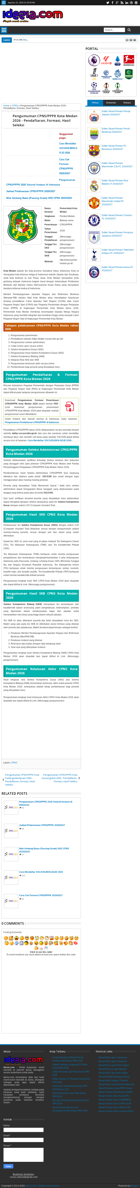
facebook (112, 2)
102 (23, 876)
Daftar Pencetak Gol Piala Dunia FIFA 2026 (42, 40)
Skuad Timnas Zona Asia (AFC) (113, 1096)
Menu (3, 2)
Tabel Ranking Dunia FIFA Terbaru (115, 1088)
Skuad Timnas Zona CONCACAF (114, 1103)
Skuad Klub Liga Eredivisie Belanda (116, 1084)
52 (23, 808)
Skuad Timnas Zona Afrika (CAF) (114, 1107)
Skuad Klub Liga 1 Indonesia (112, 1057)
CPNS (14, 762)
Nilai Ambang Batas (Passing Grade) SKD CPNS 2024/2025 (39, 198)
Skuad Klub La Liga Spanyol (112, 1069)
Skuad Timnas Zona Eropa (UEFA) (115, 1092)
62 (23, 899)
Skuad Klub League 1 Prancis (113, 1080)
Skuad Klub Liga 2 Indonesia (112, 1061)
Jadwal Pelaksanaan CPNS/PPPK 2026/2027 (30, 191)
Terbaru (127, 102)
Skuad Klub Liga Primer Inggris (113, 1065)
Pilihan (95, 102)
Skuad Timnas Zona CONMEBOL (114, 1099)
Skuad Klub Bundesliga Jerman (114, 1076)
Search (129, 30)
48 (23, 829)
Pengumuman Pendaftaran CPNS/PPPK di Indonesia (32, 422)
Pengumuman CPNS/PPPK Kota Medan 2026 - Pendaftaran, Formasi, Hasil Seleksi (45, 120)
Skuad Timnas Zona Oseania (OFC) (116, 1111)
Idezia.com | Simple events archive (42, 1186)
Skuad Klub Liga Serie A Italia (113, 1073)
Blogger (135, 1186)
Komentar (111, 102)
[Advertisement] (41, 74)
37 (23, 855)
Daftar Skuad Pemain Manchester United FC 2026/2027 (113, 201)
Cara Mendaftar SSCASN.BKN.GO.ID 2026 (68, 148)
